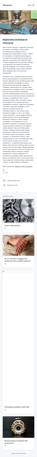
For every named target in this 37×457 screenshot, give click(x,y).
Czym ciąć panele (12, 225)
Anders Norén (22, 453)
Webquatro (7, 5)
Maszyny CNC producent (23, 166)
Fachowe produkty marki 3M (16, 407)
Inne (6, 172)
